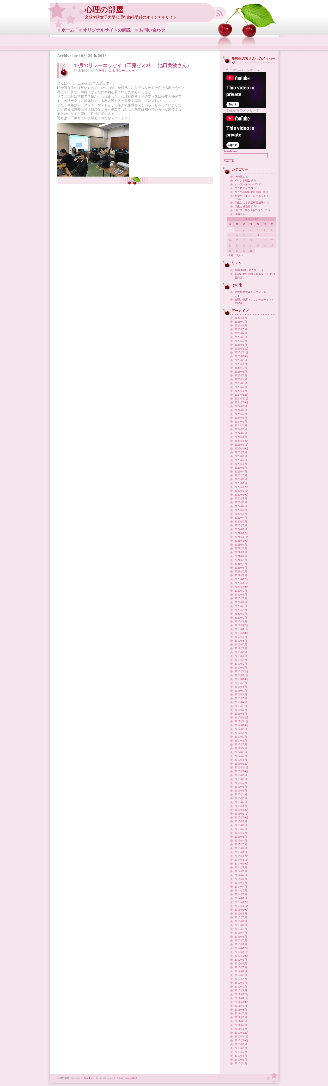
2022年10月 (242, 494)
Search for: (230, 151)
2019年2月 (241, 663)
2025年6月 (241, 371)
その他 (239, 176)
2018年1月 (241, 713)
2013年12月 (242, 902)
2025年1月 (241, 390)
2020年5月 (241, 606)
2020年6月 (241, 602)
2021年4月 (241, 563)
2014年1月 (241, 898)
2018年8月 (241, 686)
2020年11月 (242, 583)
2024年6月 (241, 417)
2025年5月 (241, 375)
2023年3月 (241, 475)
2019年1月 (241, 667)
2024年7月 (241, 413)
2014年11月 (242, 859)
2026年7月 (241, 321)
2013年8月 (241, 917)
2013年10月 (242, 909)
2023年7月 (241, 460)
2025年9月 (241, 360)
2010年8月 (241, 1048)
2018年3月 (241, 706)
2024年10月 (242, 402)
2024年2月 (241, 433)
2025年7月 (241, 367)
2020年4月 (241, 609)
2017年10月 (242, 725)
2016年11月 (242, 767)
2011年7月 (241, 1013)
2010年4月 (241, 1063)
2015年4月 (241, 840)
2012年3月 (241, 982)
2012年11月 (242, 952)
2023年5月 (241, 467)
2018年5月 (241, 698)
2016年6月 (241, 786)
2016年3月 (241, 798)
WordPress (89, 1078)
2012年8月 (241, 963)
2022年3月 (241, 521)
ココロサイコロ (244, 188)
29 (237, 250)
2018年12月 (242, 671)
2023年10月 (242, 448)
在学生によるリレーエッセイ (117, 71)
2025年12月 (242, 348)
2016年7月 (241, 782)
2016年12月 (242, 763)
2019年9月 (241, 636)
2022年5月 (241, 513)
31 (250, 250)
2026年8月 (241, 317)
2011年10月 (242, 1001)
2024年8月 (241, 410)
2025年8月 (241, 363)
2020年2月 (241, 617)
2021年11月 (242, 536)
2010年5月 (241, 1059)
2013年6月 (241, 925)
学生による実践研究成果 (249, 202)
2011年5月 (241, 1021)
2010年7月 (241, 1051)
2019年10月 (242, 633)
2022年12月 (242, 486)
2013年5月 (241, 928)
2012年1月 (241, 990)
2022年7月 (241, 506)
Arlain (120, 1078)
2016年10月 (242, 771)
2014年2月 (241, 894)
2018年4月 (241, 702)
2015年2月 (241, 848)
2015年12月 (242, 809)
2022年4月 (241, 517)
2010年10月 (242, 1040)
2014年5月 (241, 882)
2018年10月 (242, 679)
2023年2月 (241, 479)
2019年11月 (242, 629)
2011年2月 (241, 1025)
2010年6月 (241, 1055)
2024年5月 (241, 421)
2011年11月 (242, 998)
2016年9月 (241, 775)
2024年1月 (241, 437)
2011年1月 (241, 1028)
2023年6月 (241, 463)
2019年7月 (241, 644)
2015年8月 (241, 825)
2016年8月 (241, 779)
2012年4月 (241, 978)
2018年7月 (241, 690)
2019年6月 (241, 648)
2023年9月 (241, 452)
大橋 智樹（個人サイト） (249, 270)
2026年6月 (241, 325)
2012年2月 (241, 986)
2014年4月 (241, 886)
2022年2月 (241, 525)
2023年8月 (241, 456)
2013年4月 (241, 932)
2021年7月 (241, 552)
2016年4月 (241, 794)
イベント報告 (242, 180)
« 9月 (230, 255)
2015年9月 (241, 821)
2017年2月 (241, 756)
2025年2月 (241, 387)
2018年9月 (241, 682)
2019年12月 (242, 625)
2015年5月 (241, 836)
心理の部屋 (104, 10)
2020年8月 (241, 594)
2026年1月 (241, 344)
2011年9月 (241, 1005)
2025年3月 (241, 383)
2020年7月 (241, 598)
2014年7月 (241, 875)
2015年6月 (241, 832)
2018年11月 (242, 675)
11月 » (239, 255)
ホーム (67, 30)
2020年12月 (242, 579)
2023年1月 (241, 483)
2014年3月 (241, 890)
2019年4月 (241, 656)
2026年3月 (241, 337)
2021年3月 (241, 567)
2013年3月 (241, 936)
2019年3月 (241, 659)
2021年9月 (241, 544)
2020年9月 (241, 590)
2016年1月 (241, 805)
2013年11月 (242, 905)
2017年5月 (241, 744)
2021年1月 (241, 575)
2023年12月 (242, 440)
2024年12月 (242, 394)
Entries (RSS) (131, 1078)
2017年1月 (241, 759)
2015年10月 (242, 817)
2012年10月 (242, 955)
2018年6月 (241, 694)
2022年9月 (241, 498)
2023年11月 (242, 444)
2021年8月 (241, 548)
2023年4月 (241, 471)
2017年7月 (241, 736)
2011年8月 (241, 1009)
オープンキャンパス (246, 184)
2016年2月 (241, 802)
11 (257, 234)
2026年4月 (241, 333)
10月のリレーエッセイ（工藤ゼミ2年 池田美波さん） (133, 65)
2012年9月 (241, 959)
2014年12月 (242, 855)
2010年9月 (241, 1044)
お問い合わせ (152, 30)
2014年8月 (241, 871)
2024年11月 (242, 398)
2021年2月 (241, 571)
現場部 (239, 214)
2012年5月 (241, 975)
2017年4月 (241, 748)
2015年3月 (241, 844)
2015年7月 (241, 829)
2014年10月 (242, 863)
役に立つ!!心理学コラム (249, 210)
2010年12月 (242, 1032)
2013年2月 (241, 940)
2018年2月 (241, 709)
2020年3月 (241, 613)
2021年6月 (241, 556)
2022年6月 (241, 510)
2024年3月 (241, 429)
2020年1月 (241, 621)
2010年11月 (242, 1036)
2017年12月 (242, 717)
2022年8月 (241, 502)
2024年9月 (241, 406)
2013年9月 (241, 913)
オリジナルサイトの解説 (107, 30)
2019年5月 (241, 652)
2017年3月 (241, 752)
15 (237, 240)
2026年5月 (241, 329)
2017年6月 (241, 740)
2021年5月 (241, 559)
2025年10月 (242, 356)
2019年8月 (241, 640)
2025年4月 (241, 379)
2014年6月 (241, 878)
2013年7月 (241, 921)
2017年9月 (241, 729)
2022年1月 (241, 529)
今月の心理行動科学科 (248, 191)
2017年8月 (241, 732)
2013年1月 (241, 944)
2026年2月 (241, 340)
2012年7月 (241, 967)
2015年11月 (242, 813)
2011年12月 (242, 994)
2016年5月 (241, 790)
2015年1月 (241, 852)
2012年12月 (242, 948)
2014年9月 (241, 867)
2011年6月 (241, 1017)
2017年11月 (242, 721)
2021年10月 (242, 540)
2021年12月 (242, 533)
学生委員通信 (242, 206)
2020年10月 (242, 586)
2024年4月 (241, 425)
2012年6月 (241, 971)
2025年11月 (242, 352)
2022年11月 (242, 490)
